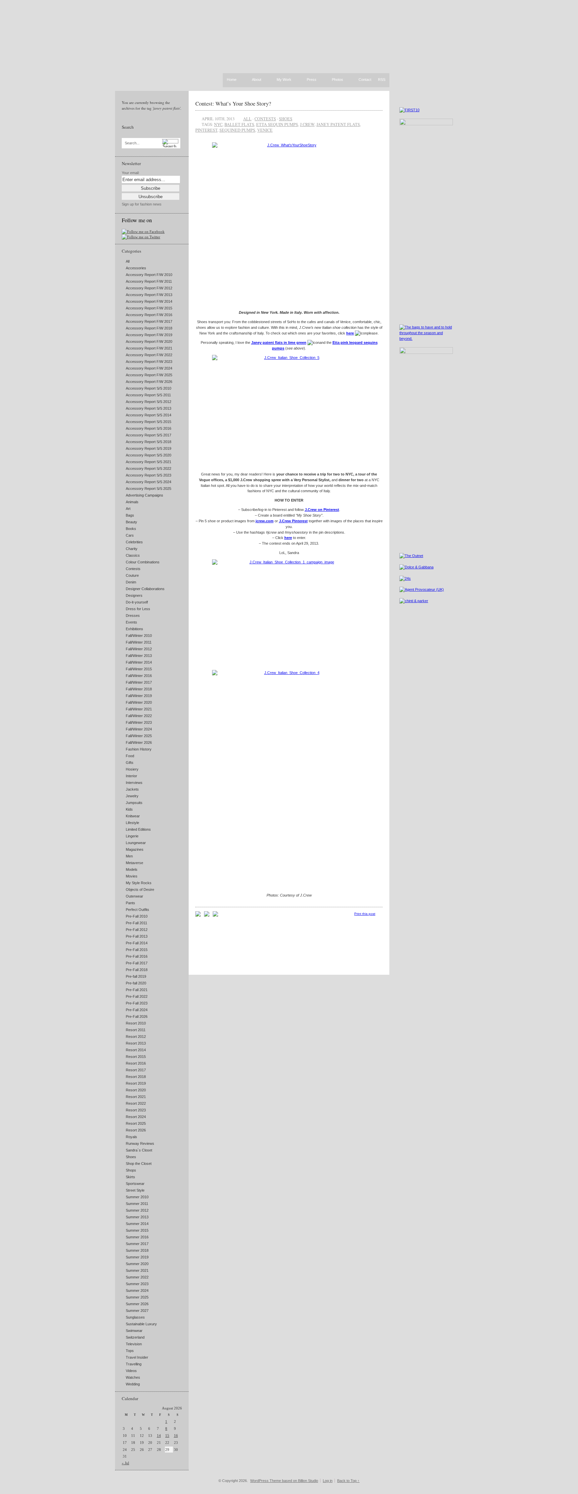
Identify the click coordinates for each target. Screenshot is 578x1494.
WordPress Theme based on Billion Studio (284, 1481)
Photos (337, 80)
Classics (133, 555)
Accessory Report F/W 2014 (149, 301)
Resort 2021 (136, 1097)
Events (131, 622)
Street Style (135, 1190)
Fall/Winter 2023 (139, 722)
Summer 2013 (137, 1217)
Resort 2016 (136, 1063)
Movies (131, 876)
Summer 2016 (137, 1237)
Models (131, 869)
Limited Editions (138, 829)
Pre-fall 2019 (136, 976)
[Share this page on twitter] (215, 915)
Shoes (131, 1157)
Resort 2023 (136, 1110)
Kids (129, 809)
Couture (132, 575)
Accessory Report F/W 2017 (149, 321)
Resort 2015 (136, 1057)
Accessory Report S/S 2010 (148, 388)
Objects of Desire (140, 890)
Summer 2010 (137, 1197)
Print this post (364, 914)
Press (311, 80)
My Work (284, 80)
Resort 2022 (136, 1103)
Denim (131, 582)
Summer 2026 (137, 1304)
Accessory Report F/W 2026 (149, 382)
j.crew (307, 124)
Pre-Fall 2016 (137, 956)
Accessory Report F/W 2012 (149, 288)
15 (167, 1436)
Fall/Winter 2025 (139, 736)
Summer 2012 (137, 1210)
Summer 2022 (137, 1277)
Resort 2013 (136, 1043)
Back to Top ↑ (348, 1481)
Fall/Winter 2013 (139, 656)
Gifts (129, 763)
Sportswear (135, 1184)
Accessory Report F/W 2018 (149, 328)
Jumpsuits (134, 803)
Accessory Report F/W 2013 (149, 295)
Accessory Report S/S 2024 (148, 482)
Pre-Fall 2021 (137, 990)
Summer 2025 (137, 1297)
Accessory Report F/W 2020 (149, 341)
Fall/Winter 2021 (139, 709)
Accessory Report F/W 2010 (149, 275)
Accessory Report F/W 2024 (149, 368)
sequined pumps (237, 130)
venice (265, 130)
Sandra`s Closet (139, 1150)
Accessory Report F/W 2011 (149, 281)
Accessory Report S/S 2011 (148, 395)
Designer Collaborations (145, 589)
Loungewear (136, 843)
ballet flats (239, 124)
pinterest (206, 130)
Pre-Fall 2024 (137, 1010)
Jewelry (132, 796)
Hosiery (132, 769)
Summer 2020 (137, 1264)
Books (131, 529)
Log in (327, 1481)
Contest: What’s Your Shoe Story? (233, 103)
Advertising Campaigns (144, 495)
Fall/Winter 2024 (139, 729)
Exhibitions (134, 629)
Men (129, 856)
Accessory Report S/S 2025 (148, 489)
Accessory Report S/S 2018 (148, 442)
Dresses (133, 616)
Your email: (130, 173)
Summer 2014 (137, 1224)
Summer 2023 (137, 1284)
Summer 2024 (137, 1290)
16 (176, 1436)
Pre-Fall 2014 (137, 943)
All (127, 261)
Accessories (136, 268)
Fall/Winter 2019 (139, 696)
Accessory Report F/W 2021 (149, 348)
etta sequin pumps (277, 124)
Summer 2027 (137, 1311)
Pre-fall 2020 (136, 983)
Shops (131, 1170)
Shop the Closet (139, 1164)
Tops (130, 1351)
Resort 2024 (136, 1117)
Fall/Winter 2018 (139, 689)
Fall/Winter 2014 (139, 662)
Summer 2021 (137, 1270)
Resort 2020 (136, 1090)
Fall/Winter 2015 (139, 669)
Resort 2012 (136, 1037)
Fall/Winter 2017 (139, 682)
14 (159, 1436)
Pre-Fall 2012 (137, 930)
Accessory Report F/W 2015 (149, 308)
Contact (365, 80)
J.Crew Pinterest (293, 521)
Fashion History (139, 749)
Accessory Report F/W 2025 (149, 375)
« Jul (125, 1463)
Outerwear (134, 896)
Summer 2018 (137, 1250)
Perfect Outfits (137, 910)
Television (134, 1344)
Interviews (134, 783)
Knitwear (133, 816)
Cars (130, 535)
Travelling (133, 1364)
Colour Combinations (143, 562)
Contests (133, 569)
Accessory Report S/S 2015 (148, 422)
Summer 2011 (137, 1204)
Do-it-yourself (137, 602)
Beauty (131, 522)
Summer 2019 (137, 1257)
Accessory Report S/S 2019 (148, 448)
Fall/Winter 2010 (139, 636)
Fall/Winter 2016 (139, 676)
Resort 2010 (136, 1023)
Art (128, 509)
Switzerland (135, 1337)
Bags (130, 515)
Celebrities (134, 542)
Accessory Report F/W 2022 (149, 355)
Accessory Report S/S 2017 (148, 435)
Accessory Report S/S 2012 (148, 402)
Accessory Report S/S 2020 (148, 455)
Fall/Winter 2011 (139, 642)
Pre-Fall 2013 (137, 936)
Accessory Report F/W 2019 (149, 335)
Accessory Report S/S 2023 (148, 475)
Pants (130, 903)
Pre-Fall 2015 (137, 950)
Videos (131, 1371)
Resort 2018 (136, 1077)
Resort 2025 (136, 1123)
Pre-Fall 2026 (137, 1016)
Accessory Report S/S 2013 (148, 408)
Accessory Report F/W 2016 (149, 315)
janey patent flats (338, 124)
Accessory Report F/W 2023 (149, 362)
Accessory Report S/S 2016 (148, 428)
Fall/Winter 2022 (139, 716)
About (256, 80)
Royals (131, 1137)
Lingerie (132, 836)
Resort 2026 (136, 1130)
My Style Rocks (139, 883)
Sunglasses (135, 1317)
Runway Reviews (140, 1143)
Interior (131, 776)
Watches (133, 1377)
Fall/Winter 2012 (139, 649)
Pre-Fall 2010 (137, 916)
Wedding (133, 1384)
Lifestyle (132, 823)
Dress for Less (138, 609)
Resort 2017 (136, 1070)
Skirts (130, 1177)
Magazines (134, 849)
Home (231, 80)
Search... (132, 143)
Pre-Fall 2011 (136, 923)
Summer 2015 (137, 1230)
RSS (381, 80)
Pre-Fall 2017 (137, 963)
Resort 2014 (136, 1050)
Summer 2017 (137, 1244)
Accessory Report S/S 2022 (148, 468)
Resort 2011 (136, 1030)
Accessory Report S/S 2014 (148, 415)
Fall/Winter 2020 (139, 702)
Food (130, 756)
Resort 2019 (136, 1083)
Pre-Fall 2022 (137, 996)
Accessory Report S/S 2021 (148, 462)
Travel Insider (137, 1357)
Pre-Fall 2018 (137, 970)
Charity (131, 549)
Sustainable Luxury (141, 1324)
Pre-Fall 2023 (137, 1003)
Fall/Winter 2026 (139, 742)
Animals (132, 502)
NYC (218, 124)
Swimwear (134, 1331)
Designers (134, 595)
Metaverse (134, 863)
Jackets (132, 789)
